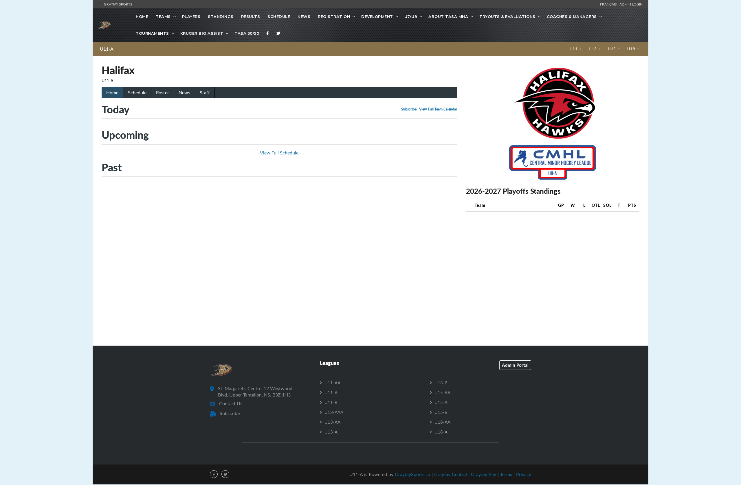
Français (609, 4)
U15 (612, 48)
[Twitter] (278, 33)
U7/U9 (410, 16)
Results (250, 16)
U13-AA (332, 422)
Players (191, 16)
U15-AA (442, 392)
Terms (506, 474)
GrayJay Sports (117, 4)
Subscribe (409, 109)
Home (142, 16)
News (304, 16)
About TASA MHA (448, 16)
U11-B (331, 402)
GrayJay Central (450, 474)
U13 (593, 48)
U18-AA (442, 422)
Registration (334, 16)
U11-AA (332, 383)
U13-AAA (333, 412)
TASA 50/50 (246, 33)
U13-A (331, 432)
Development (377, 16)
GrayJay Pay (483, 474)
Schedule (278, 16)
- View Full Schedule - (279, 153)
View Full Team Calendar (438, 109)
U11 (574, 48)
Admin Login (631, 4)
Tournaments (152, 33)
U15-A (440, 402)
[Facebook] (267, 33)
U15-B (440, 412)
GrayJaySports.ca (412, 474)
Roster (162, 92)
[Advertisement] (552, 261)
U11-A (106, 49)
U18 (631, 48)
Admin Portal (515, 365)
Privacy (523, 474)
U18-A (440, 432)
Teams (163, 16)
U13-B (440, 383)
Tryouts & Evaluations (507, 16)
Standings (221, 16)
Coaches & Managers (572, 16)
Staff (205, 92)
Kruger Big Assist (201, 33)
